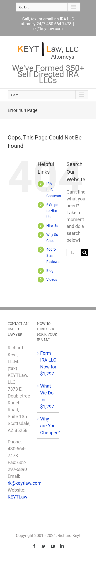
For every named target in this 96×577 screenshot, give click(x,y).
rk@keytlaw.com (48, 28)
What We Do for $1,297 (47, 396)
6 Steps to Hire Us (52, 211)
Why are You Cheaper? (48, 425)
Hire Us (52, 226)
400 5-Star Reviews (52, 255)
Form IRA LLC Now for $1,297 (48, 363)
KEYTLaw (17, 496)
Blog (50, 270)
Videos (51, 279)
